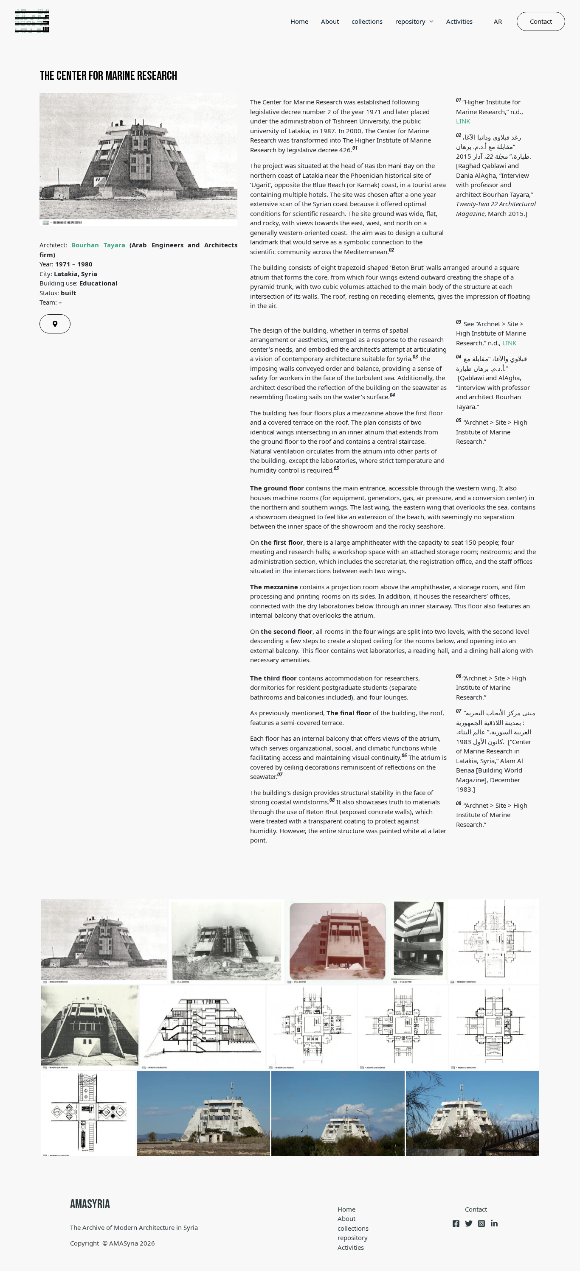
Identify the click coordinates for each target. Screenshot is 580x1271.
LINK (463, 121)
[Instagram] (481, 1223)
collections (367, 21)
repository (410, 21)
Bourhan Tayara (98, 245)
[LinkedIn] (494, 1223)
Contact (476, 1209)
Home (299, 21)
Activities (459, 21)
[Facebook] (456, 1223)
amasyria (90, 1204)
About (330, 21)
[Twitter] (469, 1223)
